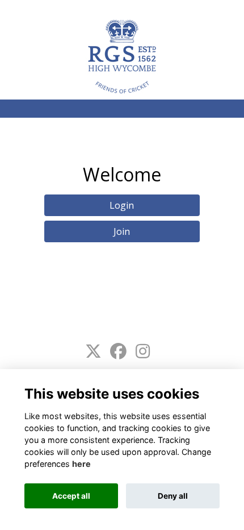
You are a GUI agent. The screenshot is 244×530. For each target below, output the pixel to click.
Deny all (173, 495)
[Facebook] (118, 352)
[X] (93, 352)
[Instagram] (143, 352)
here (81, 464)
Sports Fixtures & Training (80, 10)
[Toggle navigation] (223, 10)
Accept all (71, 495)
